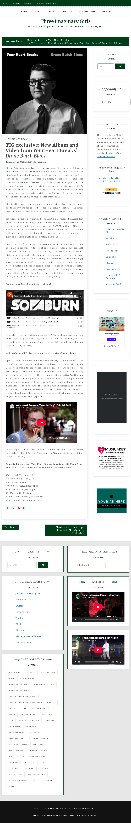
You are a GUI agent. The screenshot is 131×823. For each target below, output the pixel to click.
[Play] (75, 619)
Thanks (28, 3)
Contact (67, 11)
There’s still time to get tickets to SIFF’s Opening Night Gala (69, 530)
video (12, 787)
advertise (115, 178)
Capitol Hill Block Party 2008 (25, 702)
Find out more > (106, 157)
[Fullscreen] (121, 619)
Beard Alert (15, 672)
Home (24, 11)
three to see (16, 775)
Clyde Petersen (15, 168)
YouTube (111, 257)
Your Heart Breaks (17, 139)
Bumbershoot (26, 678)
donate (102, 178)
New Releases (16, 738)
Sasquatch (14, 763)
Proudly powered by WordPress (50, 815)
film (11, 720)
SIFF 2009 (13, 769)
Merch (106, 11)
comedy (51, 702)
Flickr (109, 263)
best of (31, 672)
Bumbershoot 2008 (44, 684)
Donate (17, 3)
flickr (22, 720)
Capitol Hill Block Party (22, 696)
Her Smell (10, 527)
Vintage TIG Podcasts (28, 636)
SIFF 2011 (28, 769)
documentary (39, 708)
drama (12, 714)
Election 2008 (28, 714)
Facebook (111, 238)
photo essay (39, 744)
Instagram (112, 250)
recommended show (34, 757)
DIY (24, 708)
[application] (98, 607)
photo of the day (38, 751)
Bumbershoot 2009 (19, 690)
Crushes (13, 708)
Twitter (110, 244)
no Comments (41, 162)
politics (13, 757)
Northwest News (18, 744)
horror (36, 720)
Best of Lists (48, 672)
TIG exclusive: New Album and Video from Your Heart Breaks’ (42, 150)
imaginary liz (13, 162)
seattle (29, 763)
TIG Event (47, 781)
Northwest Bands (38, 738)
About (6, 3)
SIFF (42, 763)
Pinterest (111, 269)
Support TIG (87, 11)
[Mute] (117, 619)
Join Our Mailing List (28, 593)
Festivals (47, 714)
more (116, 181)
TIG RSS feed (113, 284)
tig (34, 781)
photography (16, 751)
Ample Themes (90, 815)
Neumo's (34, 732)
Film (52, 11)
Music (38, 11)
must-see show (17, 732)
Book (11, 678)
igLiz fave (50, 720)
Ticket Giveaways (18, 781)
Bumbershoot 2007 (19, 684)
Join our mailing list (47, 3)
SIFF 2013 (43, 769)
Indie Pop (31, 726)
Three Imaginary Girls (65, 21)
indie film (14, 726)
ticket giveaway (37, 775)
